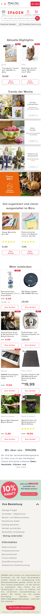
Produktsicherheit (10, 550)
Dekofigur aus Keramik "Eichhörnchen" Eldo (29, 70)
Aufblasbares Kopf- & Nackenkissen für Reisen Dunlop (9, 334)
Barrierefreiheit (9, 554)
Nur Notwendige (15, 612)
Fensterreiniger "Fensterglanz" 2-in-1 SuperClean (10, 293)
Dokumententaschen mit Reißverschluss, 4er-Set (30, 234)
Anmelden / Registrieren (14, 514)
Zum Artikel (11, 82)
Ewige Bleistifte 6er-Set (9, 233)
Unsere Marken (9, 558)
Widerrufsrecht (9, 547)
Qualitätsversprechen (12, 561)
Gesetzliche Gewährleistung (16, 565)
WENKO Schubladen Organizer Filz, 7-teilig (10, 376)
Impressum (5, 612)
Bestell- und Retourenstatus (15, 517)
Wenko (4, 371)
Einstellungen (26, 612)
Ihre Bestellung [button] (12, 504)
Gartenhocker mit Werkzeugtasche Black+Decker (29, 422)
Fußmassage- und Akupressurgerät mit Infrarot (30, 334)
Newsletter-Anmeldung (13, 532)
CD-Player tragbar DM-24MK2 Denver (30, 292)
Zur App (35, 4)
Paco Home (27, 371)
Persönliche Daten (11, 521)
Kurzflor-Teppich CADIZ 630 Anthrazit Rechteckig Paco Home (31, 377)
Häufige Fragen (9, 510)
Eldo (23, 64)
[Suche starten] (37, 18)
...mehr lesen (20, 467)
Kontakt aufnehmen (11, 528)
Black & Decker (8, 416)
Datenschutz (35, 612)
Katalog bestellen (10, 524)
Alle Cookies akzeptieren (20, 608)
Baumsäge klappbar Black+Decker (9, 421)
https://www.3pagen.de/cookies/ (15, 599)
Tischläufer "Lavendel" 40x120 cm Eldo (10, 70)
